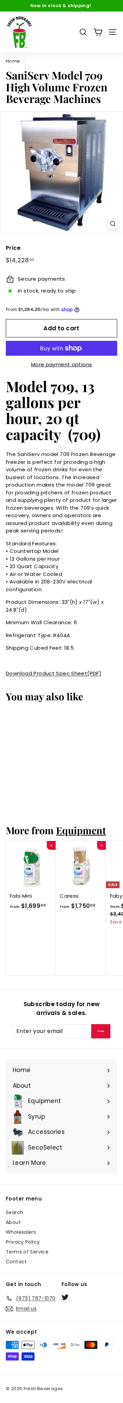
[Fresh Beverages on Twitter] (65, 1297)
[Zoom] (113, 223)
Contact (16, 1261)
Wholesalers (21, 1232)
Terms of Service (27, 1251)
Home (13, 61)
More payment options (61, 364)
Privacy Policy (23, 1242)
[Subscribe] (100, 1031)
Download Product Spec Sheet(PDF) (53, 673)
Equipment (81, 830)
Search (14, 1212)
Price (13, 248)
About (13, 1222)
